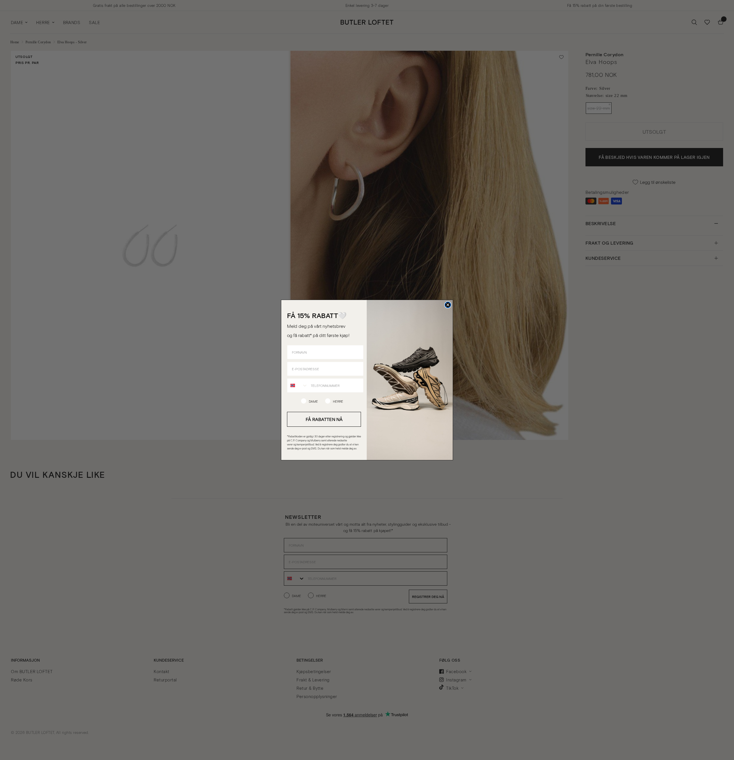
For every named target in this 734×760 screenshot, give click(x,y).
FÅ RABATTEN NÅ (324, 419)
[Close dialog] (448, 305)
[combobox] (297, 385)
